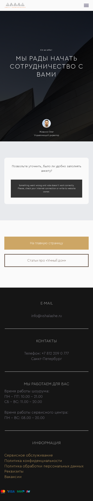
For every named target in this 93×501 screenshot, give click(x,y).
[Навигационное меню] (86, 5)
